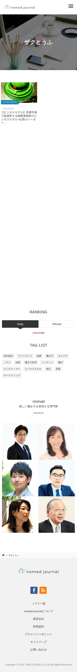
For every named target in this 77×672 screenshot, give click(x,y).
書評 (60, 362)
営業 (58, 369)
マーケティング (12, 375)
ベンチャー (47, 362)
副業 (39, 356)
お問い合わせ (38, 649)
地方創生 (8, 356)
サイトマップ (38, 641)
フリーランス (25, 356)
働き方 (49, 356)
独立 (48, 369)
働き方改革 (31, 362)
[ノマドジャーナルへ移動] (3, 555)
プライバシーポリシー (38, 634)
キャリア (63, 356)
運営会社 (38, 618)
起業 (17, 362)
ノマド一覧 (38, 603)
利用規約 (38, 626)
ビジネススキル (33, 369)
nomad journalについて (38, 611)
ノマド (7, 362)
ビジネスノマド (12, 369)
